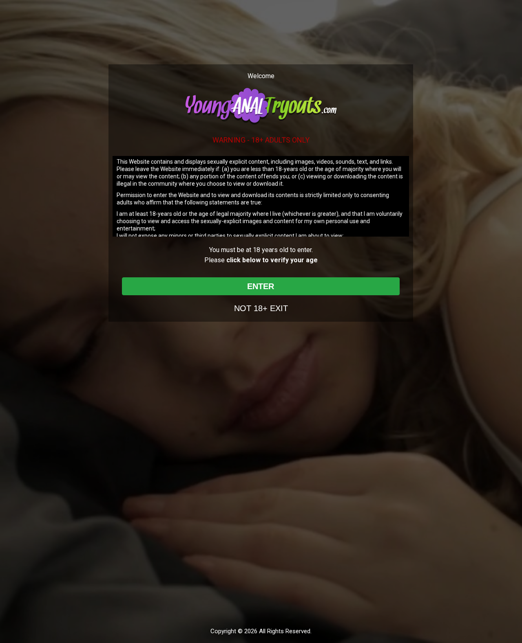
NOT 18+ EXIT (261, 308)
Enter (260, 286)
